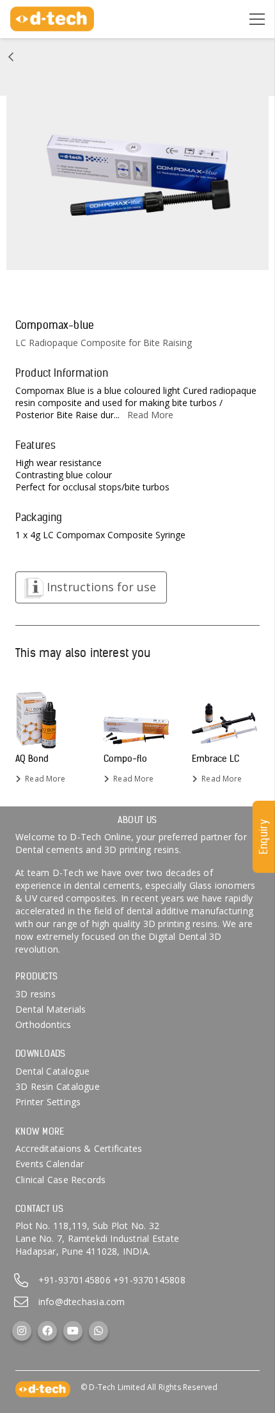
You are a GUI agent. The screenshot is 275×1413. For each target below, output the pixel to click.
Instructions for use (101, 586)
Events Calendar (49, 1164)
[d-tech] (52, 19)
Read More (150, 415)
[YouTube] (72, 1330)
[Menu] (257, 19)
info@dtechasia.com (81, 1302)
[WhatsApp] (98, 1330)
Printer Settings (48, 1102)
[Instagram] (21, 1330)
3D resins (35, 994)
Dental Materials (50, 1009)
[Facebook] (47, 1330)
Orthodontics (43, 1024)
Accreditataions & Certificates (78, 1148)
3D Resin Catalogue (57, 1086)
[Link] (10, 57)
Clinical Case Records (60, 1180)
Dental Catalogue (52, 1071)
